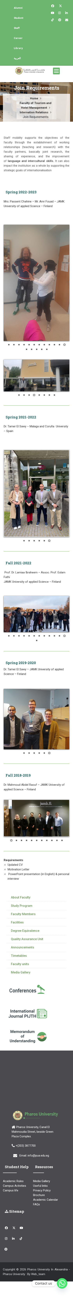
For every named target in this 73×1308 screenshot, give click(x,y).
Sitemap (16, 1295)
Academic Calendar (45, 1284)
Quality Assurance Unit (27, 1023)
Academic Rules (13, 1265)
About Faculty (20, 982)
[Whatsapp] (62, 1283)
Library (18, 48)
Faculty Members (23, 998)
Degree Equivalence (25, 1015)
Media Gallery (20, 1056)
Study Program (21, 990)
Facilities (17, 1007)
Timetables (19, 1040)
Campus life (10, 1274)
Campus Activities (14, 1270)
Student (18, 17)
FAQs (36, 1288)
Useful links (40, 1270)
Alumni (18, 7)
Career (18, 38)
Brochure (39, 1279)
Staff (17, 28)
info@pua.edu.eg (38, 1240)
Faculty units (20, 1048)
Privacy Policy (42, 1274)
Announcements (22, 1031)
